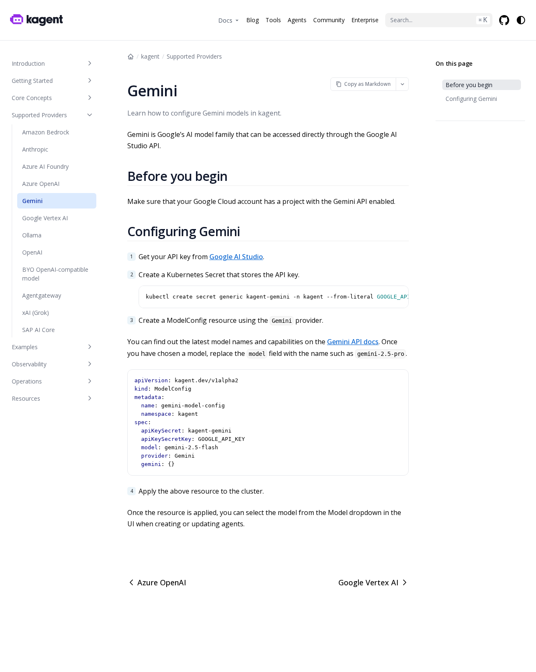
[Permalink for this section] (237, 176)
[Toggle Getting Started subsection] (89, 80)
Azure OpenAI (161, 582)
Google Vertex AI (368, 582)
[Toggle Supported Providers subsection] (89, 115)
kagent (150, 56)
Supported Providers (194, 56)
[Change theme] (521, 20)
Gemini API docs (353, 341)
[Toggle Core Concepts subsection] (89, 98)
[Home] (130, 56)
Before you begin (469, 85)
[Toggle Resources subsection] (89, 398)
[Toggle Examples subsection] (89, 347)
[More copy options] (402, 84)
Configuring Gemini (471, 99)
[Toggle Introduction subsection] (89, 63)
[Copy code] (400, 293)
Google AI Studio (236, 256)
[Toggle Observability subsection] (89, 364)
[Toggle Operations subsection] (89, 381)
